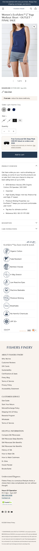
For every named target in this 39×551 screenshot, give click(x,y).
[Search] (31, 8)
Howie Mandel (7, 465)
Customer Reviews (8, 363)
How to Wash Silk (8, 454)
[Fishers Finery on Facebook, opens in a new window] (2, 511)
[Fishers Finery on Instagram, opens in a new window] (5, 511)
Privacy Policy (7, 385)
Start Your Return (8, 404)
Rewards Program (8, 416)
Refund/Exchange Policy (10, 408)
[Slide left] (13, 81)
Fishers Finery (11, 522)
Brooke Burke (6, 469)
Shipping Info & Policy (10, 412)
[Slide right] (25, 81)
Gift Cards (5, 366)
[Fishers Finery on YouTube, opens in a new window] (11, 511)
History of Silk (7, 450)
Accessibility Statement (10, 389)
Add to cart (19, 155)
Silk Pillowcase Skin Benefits (12, 442)
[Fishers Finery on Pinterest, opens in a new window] (8, 511)
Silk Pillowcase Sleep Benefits (12, 439)
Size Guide (5, 401)
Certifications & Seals (9, 374)
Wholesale (5, 419)
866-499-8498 (7, 495)
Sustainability (6, 370)
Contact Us (6, 498)
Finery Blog (6, 378)
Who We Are (6, 359)
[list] (19, 50)
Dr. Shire (5, 461)
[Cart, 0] (35, 8)
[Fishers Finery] (19, 9)
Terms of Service (8, 381)
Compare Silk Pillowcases (11, 435)
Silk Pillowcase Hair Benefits (12, 446)
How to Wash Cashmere (10, 457)
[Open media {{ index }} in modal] (19, 50)
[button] (7, 503)
